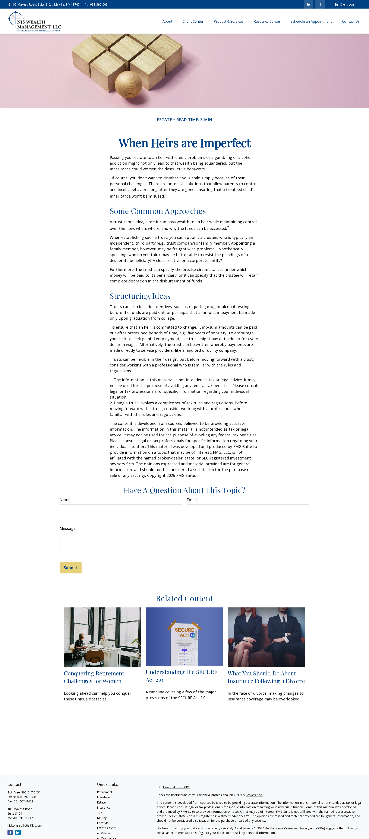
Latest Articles (107, 828)
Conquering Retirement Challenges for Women (94, 677)
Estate (101, 802)
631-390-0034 (99, 4)
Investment (105, 797)
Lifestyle (102, 823)
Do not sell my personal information (250, 833)
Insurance (103, 807)
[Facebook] (320, 4)
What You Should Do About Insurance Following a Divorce (266, 677)
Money (102, 818)
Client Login (348, 4)
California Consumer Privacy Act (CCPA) (297, 828)
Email (192, 499)
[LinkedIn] (308, 4)
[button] (167, 21)
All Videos (103, 833)
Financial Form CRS (176, 787)
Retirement (104, 792)
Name (65, 499)
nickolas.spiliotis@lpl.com (24, 825)
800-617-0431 (31, 792)
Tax (99, 813)
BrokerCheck (254, 795)
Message (68, 528)
